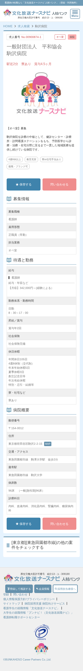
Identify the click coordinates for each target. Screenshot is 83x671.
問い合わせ (20, 594)
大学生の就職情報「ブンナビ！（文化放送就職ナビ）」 (38, 612)
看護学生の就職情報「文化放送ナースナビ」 (31, 608)
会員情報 (44, 588)
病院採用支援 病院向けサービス (45, 603)
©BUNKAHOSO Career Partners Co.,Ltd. (27, 659)
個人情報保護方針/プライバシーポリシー (29, 599)
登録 (6, 594)
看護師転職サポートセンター (21, 617)
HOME (7, 26)
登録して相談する (20, 588)
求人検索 (24, 26)
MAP (47, 443)
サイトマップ (11, 603)
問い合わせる (59, 184)
